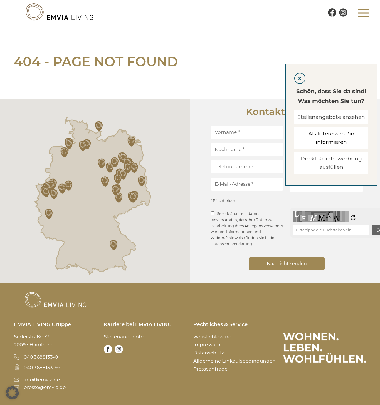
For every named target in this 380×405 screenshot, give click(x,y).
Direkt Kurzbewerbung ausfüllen (331, 162)
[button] (49, 214)
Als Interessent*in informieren (331, 137)
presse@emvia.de (45, 387)
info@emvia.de (42, 380)
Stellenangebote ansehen (331, 117)
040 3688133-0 (41, 357)
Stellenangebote (124, 336)
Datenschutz (208, 353)
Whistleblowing (212, 336)
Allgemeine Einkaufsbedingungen (234, 361)
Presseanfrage (210, 369)
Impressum (206, 345)
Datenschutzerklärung (231, 244)
